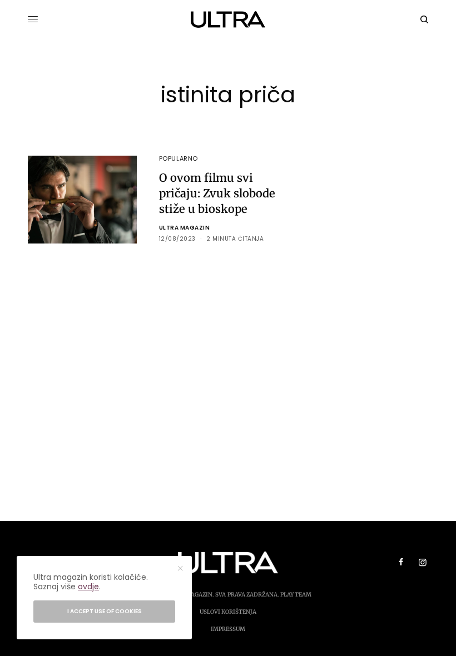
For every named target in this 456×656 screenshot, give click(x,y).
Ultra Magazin (184, 227)
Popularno (178, 158)
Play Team (295, 594)
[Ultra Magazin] (228, 19)
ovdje (88, 586)
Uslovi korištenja (228, 611)
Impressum (228, 629)
